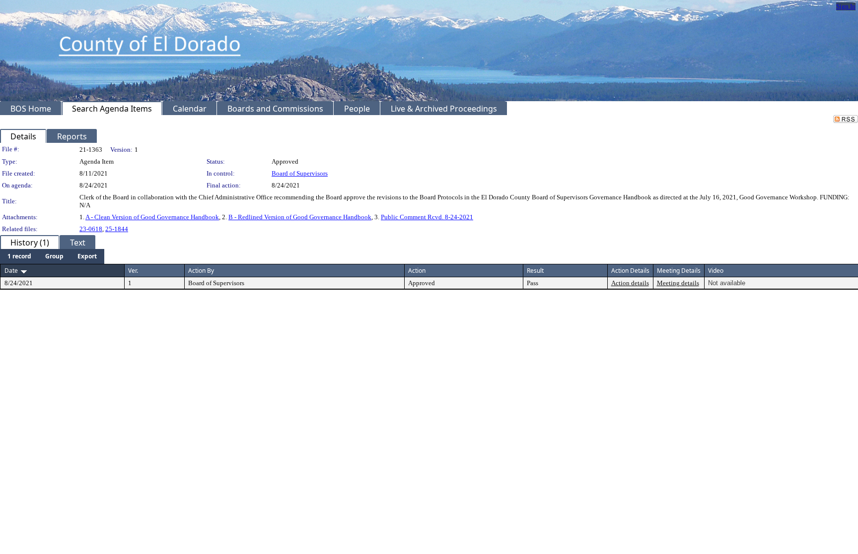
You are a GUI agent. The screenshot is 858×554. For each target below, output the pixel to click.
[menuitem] (19, 256)
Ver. (133, 270)
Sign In (846, 6)
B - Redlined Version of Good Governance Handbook (299, 217)
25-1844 (116, 229)
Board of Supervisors (300, 173)
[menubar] (52, 256)
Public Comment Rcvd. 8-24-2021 (427, 217)
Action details (630, 283)
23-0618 (90, 229)
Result (535, 270)
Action (417, 270)
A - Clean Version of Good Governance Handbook (152, 217)
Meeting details (678, 283)
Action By (201, 270)
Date (11, 270)
